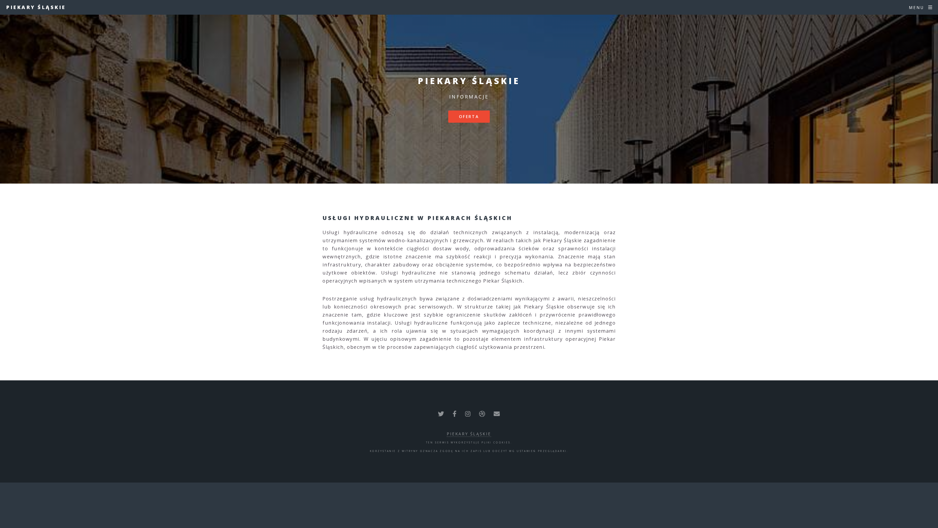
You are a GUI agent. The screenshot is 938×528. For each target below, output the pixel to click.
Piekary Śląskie (36, 7)
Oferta (469, 116)
